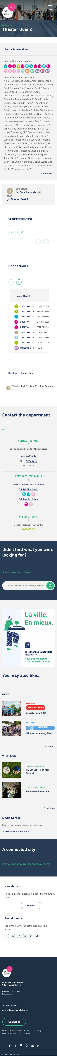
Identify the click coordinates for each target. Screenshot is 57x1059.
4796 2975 (31, 461)
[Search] (50, 585)
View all (47, 174)
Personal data (24, 1033)
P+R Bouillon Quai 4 (28, 499)
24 (33, 494)
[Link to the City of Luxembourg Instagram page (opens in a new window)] (19, 936)
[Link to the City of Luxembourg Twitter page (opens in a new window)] (13, 936)
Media (4, 1031)
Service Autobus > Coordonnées (28, 484)
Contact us (14, 1021)
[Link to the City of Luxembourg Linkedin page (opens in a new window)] (31, 936)
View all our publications (18, 832)
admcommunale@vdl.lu (17, 1010)
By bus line (7, 25)
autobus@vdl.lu (28, 456)
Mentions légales (9, 1033)
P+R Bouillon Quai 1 (28, 489)
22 (29, 494)
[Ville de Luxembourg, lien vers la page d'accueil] (9, 17)
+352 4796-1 (11, 1005)
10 (24, 494)
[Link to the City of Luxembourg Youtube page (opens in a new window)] (25, 936)
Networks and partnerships (20, 1031)
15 (26, 504)
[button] (38, 241)
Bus (4, 429)
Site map (38, 1031)
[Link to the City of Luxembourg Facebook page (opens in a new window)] (7, 936)
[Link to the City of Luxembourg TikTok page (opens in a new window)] (37, 936)
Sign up (31, 905)
